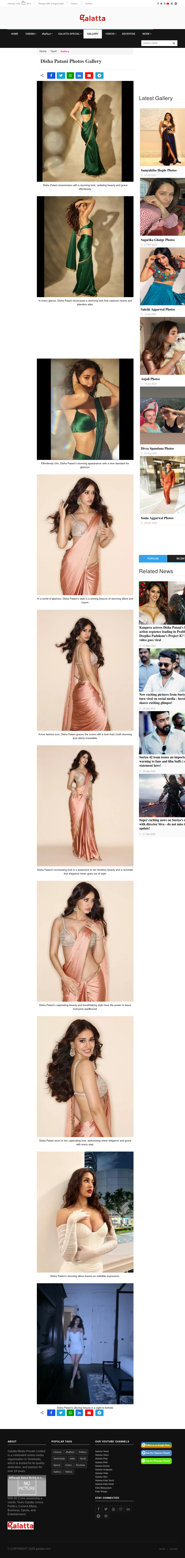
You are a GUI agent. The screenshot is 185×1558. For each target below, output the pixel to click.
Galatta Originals (103, 1469)
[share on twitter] (61, 75)
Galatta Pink (101, 1462)
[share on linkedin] (79, 75)
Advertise (128, 33)
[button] (26, 1485)
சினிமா (46, 33)
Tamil (53, 51)
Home (14, 33)
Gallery (92, 33)
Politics (82, 1452)
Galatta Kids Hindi (104, 1484)
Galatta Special (69, 33)
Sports (56, 1465)
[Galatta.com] (92, 15)
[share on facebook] (51, 75)
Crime (68, 1465)
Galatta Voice (102, 1454)
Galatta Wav (101, 1476)
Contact (74, 3)
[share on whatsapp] (70, 75)
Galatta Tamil (102, 1451)
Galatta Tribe (101, 1473)
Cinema (30, 33)
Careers (88, 3)
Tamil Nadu (59, 1458)
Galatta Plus (101, 1458)
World (83, 1458)
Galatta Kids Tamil (104, 1480)
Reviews (80, 1465)
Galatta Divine (102, 1466)
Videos (110, 33)
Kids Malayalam (103, 1487)
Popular (153, 558)
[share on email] (89, 75)
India (72, 1458)
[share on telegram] (99, 75)
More (146, 33)
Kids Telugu (101, 1491)
